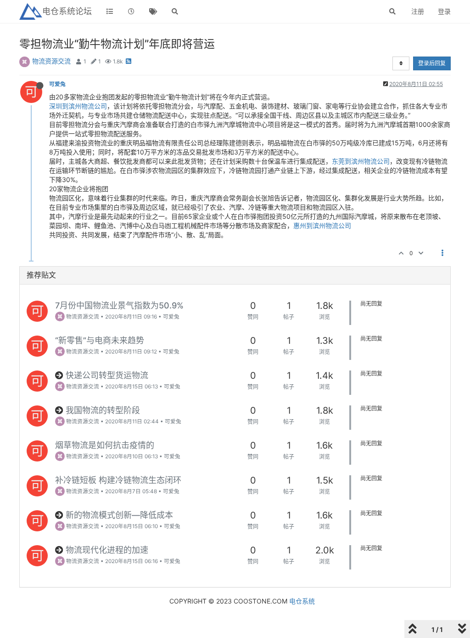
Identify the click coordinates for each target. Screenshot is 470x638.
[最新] (132, 11)
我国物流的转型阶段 (103, 410)
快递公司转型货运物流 (107, 375)
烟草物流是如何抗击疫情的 (104, 445)
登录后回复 (432, 63)
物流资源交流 (51, 61)
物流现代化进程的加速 (107, 550)
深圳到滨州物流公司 (78, 106)
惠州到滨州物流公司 (322, 225)
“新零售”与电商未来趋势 (99, 340)
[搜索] (175, 11)
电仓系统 (302, 601)
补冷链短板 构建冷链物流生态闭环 (118, 480)
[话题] (153, 11)
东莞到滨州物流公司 (361, 161)
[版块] (110, 11)
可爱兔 (57, 83)
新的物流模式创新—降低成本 (119, 515)
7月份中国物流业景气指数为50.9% (119, 305)
